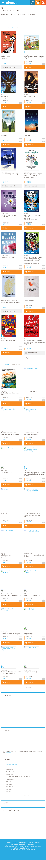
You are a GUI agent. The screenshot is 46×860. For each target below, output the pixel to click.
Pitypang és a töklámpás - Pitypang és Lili (18, 776)
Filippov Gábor (10, 593)
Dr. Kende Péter (4, 470)
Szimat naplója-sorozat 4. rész (30, 219)
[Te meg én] (8, 489)
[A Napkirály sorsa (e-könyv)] (31, 571)
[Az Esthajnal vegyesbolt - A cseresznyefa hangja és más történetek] (31, 490)
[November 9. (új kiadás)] (8, 243)
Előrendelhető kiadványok (17, 844)
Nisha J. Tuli (26, 593)
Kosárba (30, 67)
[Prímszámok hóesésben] (8, 326)
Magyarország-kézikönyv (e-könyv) (11, 595)
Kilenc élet (27, 135)
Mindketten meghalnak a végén (10, 174)
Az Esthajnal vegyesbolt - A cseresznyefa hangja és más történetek (32, 515)
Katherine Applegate (5, 94)
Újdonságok (30, 844)
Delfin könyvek (4, 98)
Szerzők (9, 842)
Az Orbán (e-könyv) (6, 472)
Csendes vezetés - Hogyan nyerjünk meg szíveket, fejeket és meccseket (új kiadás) (34, 474)
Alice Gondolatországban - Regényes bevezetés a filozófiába (10, 433)
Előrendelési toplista (11, 846)
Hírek (30, 842)
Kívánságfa (4, 96)
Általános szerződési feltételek (22, 848)
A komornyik (4, 135)
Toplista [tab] (18, 28)
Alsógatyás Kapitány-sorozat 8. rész (31, 263)
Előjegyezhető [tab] (16, 364)
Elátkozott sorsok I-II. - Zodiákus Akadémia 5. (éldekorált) (33, 433)
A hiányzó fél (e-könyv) (30, 672)
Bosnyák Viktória (4, 55)
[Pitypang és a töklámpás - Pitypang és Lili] (31, 42)
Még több (28, 358)
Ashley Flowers (27, 670)
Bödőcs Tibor (4, 338)
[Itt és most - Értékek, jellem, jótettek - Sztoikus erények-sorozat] (8, 648)
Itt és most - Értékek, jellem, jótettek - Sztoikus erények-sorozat (11, 672)
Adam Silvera (4, 172)
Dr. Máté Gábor (4, 299)
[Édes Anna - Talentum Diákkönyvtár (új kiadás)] (31, 531)
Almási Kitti (26, 299)
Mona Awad (26, 631)
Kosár (37, 4)
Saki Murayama (27, 512)
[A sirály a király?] (8, 42)
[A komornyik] (8, 121)
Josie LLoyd (3, 512)
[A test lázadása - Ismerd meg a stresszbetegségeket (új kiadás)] (8, 286)
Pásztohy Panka (27, 55)
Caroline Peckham (28, 431)
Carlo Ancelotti (27, 470)
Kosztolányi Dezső (28, 553)
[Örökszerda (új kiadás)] (31, 368)
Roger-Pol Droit (4, 431)
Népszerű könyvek (11, 764)
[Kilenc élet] (31, 121)
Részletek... (9, 752)
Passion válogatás (5, 556)
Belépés (43, 3)
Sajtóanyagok (23, 842)
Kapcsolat (36, 842)
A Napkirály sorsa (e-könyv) (32, 595)
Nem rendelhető (10, 67)
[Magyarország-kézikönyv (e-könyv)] (8, 571)
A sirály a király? (5, 56)
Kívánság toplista (24, 846)
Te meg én (4, 514)
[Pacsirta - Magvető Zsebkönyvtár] (8, 609)
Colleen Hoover (4, 213)
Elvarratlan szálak (29, 301)
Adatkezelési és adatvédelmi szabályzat (23, 849)
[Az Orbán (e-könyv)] (8, 448)
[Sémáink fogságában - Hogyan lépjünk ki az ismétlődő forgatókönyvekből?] (31, 159)
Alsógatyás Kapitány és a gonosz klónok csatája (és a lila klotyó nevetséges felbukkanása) (33, 258)
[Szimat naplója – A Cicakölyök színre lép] (31, 201)
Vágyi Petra (26, 172)
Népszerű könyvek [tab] (8, 28)
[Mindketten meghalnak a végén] (8, 159)
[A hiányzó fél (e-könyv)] (31, 647)
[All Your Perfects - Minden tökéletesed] (8, 201)
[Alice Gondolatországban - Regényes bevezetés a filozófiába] (8, 409)
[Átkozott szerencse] (31, 82)
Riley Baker (26, 94)
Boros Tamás (4, 593)
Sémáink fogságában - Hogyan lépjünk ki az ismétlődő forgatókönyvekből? (33, 175)
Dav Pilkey (26, 213)
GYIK (15, 842)
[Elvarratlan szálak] (31, 286)
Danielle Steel (4, 134)
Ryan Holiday (4, 670)
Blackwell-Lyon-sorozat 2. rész (7, 557)
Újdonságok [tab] (7, 364)
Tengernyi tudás (4, 58)
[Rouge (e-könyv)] (31, 609)
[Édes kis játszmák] (8, 530)
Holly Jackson (27, 338)
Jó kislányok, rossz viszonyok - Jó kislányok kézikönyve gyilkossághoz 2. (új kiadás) (34, 342)
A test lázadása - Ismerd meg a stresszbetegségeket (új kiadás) (10, 301)
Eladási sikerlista (36, 846)
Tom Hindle (3, 391)
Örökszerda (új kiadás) (30, 391)
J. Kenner (3, 553)
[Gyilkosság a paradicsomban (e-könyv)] (8, 379)
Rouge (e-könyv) (28, 633)
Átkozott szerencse (29, 96)
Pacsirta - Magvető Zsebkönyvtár (10, 633)
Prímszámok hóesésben (8, 340)
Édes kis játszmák (6, 555)
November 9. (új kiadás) (8, 257)
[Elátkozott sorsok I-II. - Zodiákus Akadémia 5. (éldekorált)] (31, 409)
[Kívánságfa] (8, 82)
